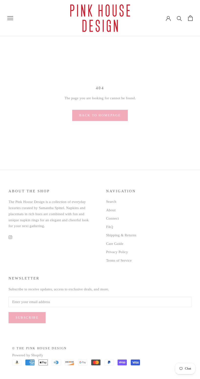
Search (111, 201)
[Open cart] (190, 18)
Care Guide (114, 244)
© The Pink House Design (39, 348)
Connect (112, 218)
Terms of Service (119, 260)
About (111, 210)
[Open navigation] (10, 18)
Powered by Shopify (27, 355)
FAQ (109, 227)
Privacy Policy (117, 252)
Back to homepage (100, 115)
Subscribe (27, 317)
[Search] (179, 18)
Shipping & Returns (121, 235)
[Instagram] (10, 237)
